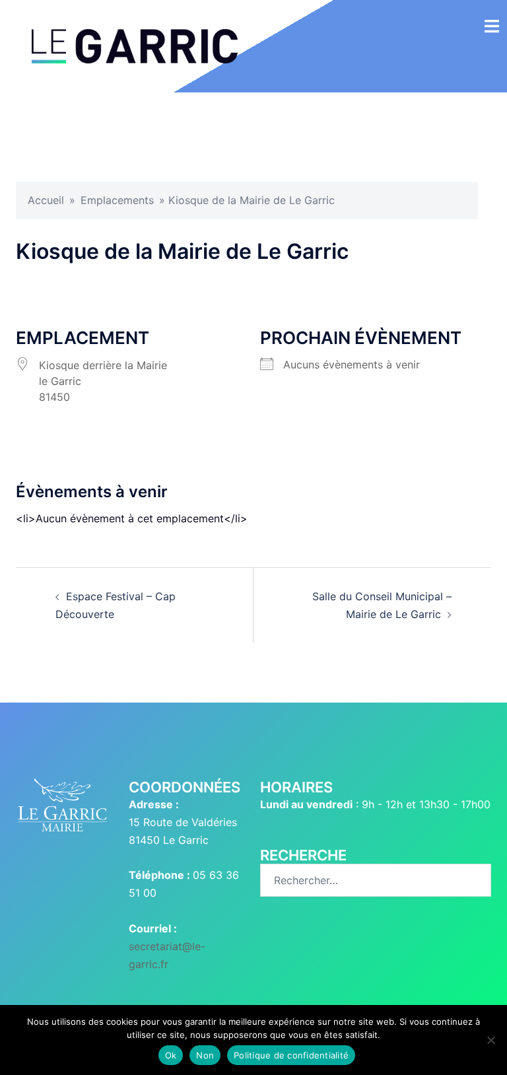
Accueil (46, 200)
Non (205, 1055)
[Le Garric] (135, 45)
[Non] (490, 1040)
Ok (171, 1055)
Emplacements (117, 200)
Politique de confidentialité (291, 1055)
